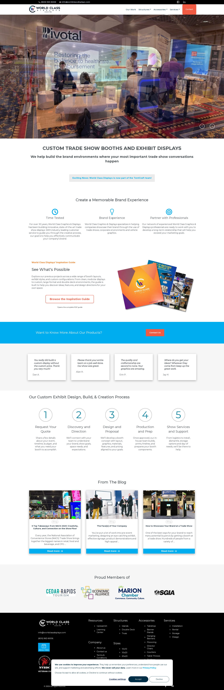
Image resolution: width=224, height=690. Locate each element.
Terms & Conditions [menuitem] (102, 656)
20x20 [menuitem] (125, 656)
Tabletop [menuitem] (151, 626)
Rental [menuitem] (175, 629)
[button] (202, 126)
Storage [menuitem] (176, 633)
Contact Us (155, 332)
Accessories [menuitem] (160, 9)
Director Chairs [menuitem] (151, 647)
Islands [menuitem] (125, 626)
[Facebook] (178, 2)
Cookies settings (117, 679)
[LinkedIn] (184, 2)
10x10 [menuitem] (124, 649)
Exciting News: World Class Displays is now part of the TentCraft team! (112, 178)
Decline (159, 679)
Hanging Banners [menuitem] (151, 637)
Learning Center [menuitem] (101, 630)
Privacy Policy (149, 668)
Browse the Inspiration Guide (70, 299)
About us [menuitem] (101, 648)
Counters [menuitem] (151, 652)
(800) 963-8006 (49, 2)
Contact (189, 9)
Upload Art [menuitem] (102, 626)
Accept (138, 679)
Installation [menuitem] (177, 626)
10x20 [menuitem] (124, 652)
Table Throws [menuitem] (153, 656)
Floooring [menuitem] (151, 642)
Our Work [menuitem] (131, 9)
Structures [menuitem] (144, 9)
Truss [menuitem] (124, 633)
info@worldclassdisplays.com (76, 2)
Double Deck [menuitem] (128, 629)
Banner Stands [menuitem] (150, 630)
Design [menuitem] (175, 637)
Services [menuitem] (174, 9)
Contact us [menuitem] (102, 651)
